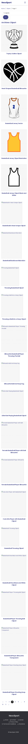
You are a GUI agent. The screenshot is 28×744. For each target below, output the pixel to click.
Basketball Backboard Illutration (14, 261)
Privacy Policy (14, 722)
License (21, 720)
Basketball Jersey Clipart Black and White (14, 194)
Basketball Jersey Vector (14, 123)
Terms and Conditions (9, 724)
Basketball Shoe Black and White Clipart (14, 584)
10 (2, 704)
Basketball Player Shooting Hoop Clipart (14, 693)
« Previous (2, 702)
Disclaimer (22, 724)
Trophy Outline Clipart (14, 54)
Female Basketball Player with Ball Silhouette (14, 451)
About (6, 720)
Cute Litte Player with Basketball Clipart (14, 520)
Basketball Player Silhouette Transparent (14, 657)
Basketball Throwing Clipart (14, 548)
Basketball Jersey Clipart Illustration (14, 158)
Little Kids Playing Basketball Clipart (14, 416)
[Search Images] (5, 17)
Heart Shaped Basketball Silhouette (14, 88)
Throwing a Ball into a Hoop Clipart (14, 319)
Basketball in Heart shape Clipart (14, 226)
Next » (9, 704)
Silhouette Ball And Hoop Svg (14, 384)
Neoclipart (12, 732)
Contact (13, 720)
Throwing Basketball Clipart (14, 288)
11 (5, 704)
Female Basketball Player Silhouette (14, 485)
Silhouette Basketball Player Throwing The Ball (14, 355)
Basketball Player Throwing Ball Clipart (14, 620)
